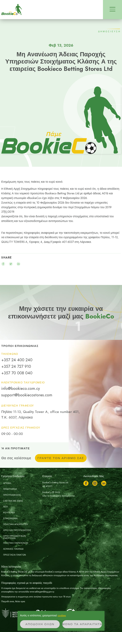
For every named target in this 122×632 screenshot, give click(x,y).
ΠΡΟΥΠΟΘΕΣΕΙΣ (12, 495)
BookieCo (11, 9)
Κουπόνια (9, 512)
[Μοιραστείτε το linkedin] (18, 264)
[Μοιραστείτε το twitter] (11, 264)
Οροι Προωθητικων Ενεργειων (14, 537)
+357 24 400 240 (16, 360)
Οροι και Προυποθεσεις (17, 530)
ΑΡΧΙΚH (7, 483)
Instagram (94, 483)
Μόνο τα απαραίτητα (82, 624)
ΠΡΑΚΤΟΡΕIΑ (10, 489)
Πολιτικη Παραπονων (15, 543)
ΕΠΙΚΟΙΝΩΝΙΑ (10, 518)
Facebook (85, 483)
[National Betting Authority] (17, 613)
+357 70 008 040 (16, 373)
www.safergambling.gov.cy (42, 591)
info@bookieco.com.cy (20, 388)
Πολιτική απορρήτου (15, 524)
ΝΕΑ (5, 506)
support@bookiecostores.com (26, 395)
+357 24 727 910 (16, 366)
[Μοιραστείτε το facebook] (3, 264)
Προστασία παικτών (14, 555)
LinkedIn (103, 483)
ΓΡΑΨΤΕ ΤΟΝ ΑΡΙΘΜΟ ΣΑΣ (60, 458)
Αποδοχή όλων (39, 624)
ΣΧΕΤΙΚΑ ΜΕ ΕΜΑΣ (13, 501)
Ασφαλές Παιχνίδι (13, 549)
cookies (62, 615)
